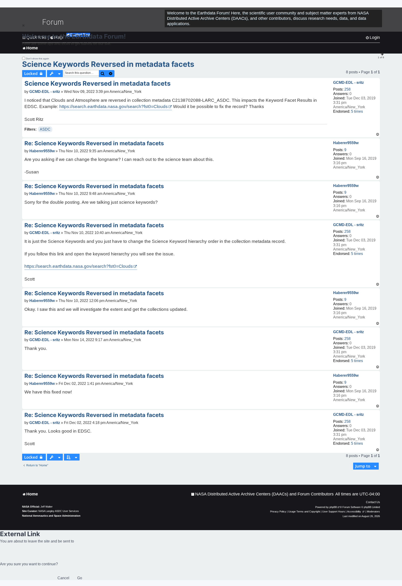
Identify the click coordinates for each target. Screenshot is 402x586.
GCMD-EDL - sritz (348, 83)
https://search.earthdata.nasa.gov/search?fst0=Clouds (113, 106)
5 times (357, 111)
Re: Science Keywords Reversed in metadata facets (94, 143)
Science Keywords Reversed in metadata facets (108, 64)
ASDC (45, 129)
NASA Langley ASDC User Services (58, 511)
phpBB (333, 507)
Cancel (63, 578)
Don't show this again (37, 58)
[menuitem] (262, 494)
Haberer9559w (345, 143)
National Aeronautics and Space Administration (51, 515)
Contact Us (373, 502)
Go (79, 578)
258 (347, 89)
